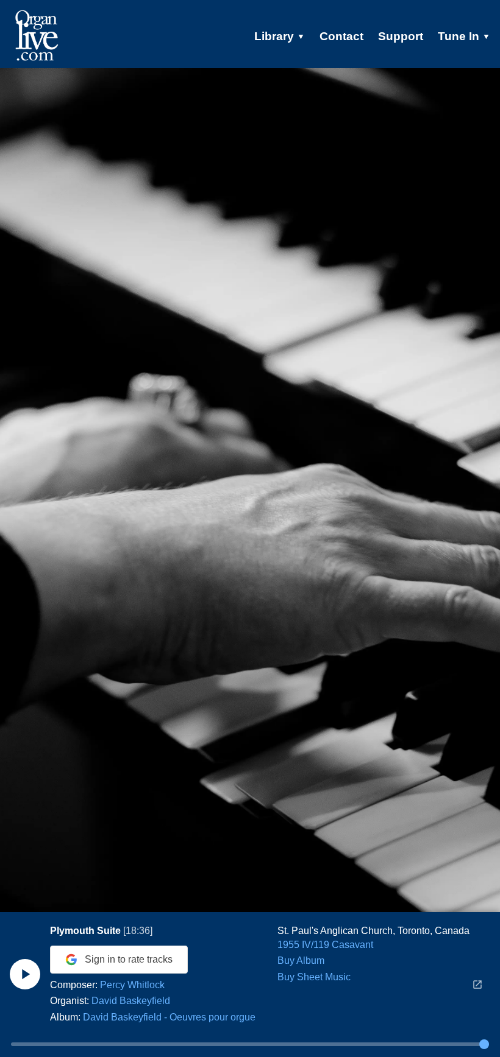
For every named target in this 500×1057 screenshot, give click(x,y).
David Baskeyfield (130, 1001)
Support (400, 36)
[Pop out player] (477, 984)
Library (279, 36)
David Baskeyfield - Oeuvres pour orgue (169, 1017)
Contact (341, 36)
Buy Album (300, 960)
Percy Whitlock (132, 985)
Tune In (464, 36)
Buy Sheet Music (314, 977)
